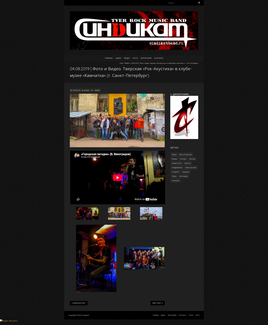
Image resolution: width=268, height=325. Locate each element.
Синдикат (185, 172)
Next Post (157, 303)
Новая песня (176, 163)
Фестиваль (184, 176)
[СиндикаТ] (134, 12)
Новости (187, 163)
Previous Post (79, 303)
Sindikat (86, 90)
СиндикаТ (175, 172)
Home (121, 63)
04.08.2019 (76, 90)
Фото (135, 58)
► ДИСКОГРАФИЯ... (180, 94)
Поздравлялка (177, 167)
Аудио (118, 58)
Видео (127, 58)
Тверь (174, 176)
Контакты (158, 58)
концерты (176, 180)
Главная (109, 58)
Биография (146, 58)
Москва (192, 159)
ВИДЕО (127, 63)
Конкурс (183, 159)
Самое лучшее (190, 167)
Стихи (191, 315)
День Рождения (186, 154)
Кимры (174, 159)
